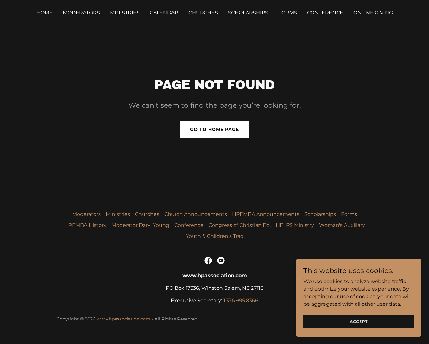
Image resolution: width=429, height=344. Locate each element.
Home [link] (44, 13)
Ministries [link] (125, 13)
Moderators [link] (81, 13)
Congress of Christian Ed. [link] (240, 225)
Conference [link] (325, 13)
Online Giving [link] (373, 13)
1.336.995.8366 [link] (240, 301)
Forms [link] (287, 13)
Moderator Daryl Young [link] (140, 225)
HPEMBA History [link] (85, 225)
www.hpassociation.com (123, 319)
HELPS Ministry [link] (295, 225)
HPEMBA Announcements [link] (265, 214)
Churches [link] (203, 13)
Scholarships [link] (248, 13)
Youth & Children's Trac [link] (214, 236)
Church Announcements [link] (195, 214)
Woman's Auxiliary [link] (342, 225)
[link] (208, 260)
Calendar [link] (164, 13)
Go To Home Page (214, 129)
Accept (359, 321)
